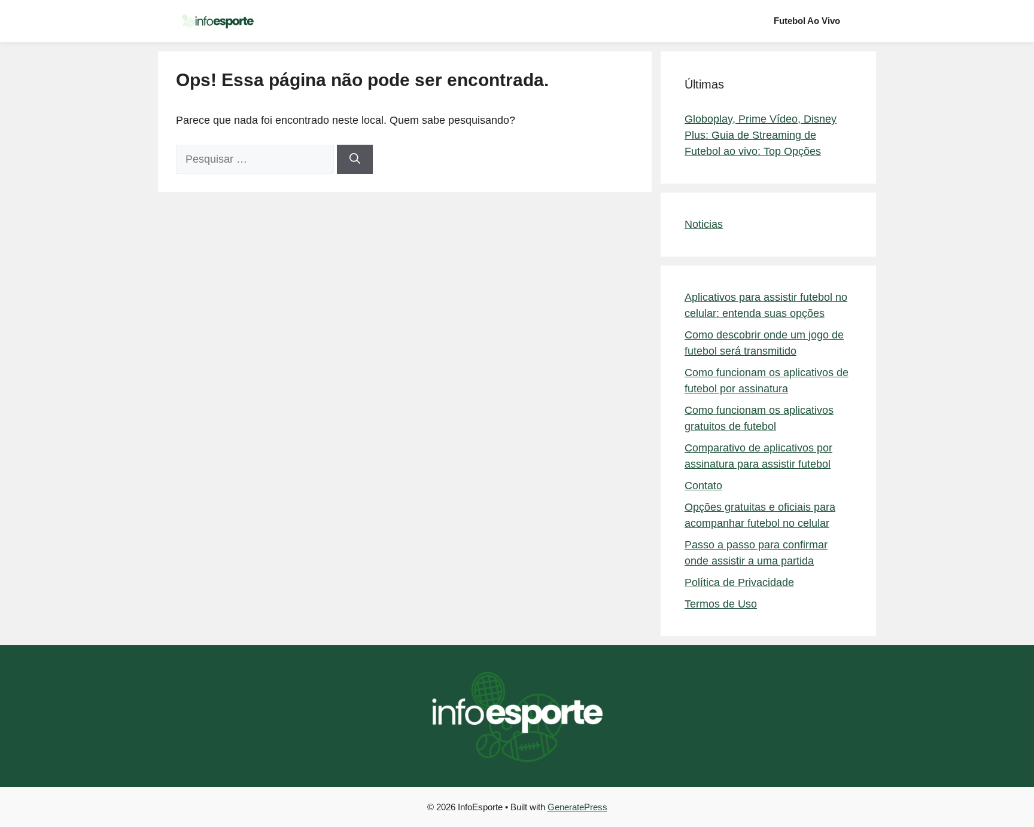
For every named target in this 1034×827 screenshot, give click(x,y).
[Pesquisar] (355, 159)
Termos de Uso (721, 604)
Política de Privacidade (739, 582)
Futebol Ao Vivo (807, 21)
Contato (703, 486)
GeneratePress (577, 807)
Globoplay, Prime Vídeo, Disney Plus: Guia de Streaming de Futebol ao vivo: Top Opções (761, 135)
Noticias (704, 224)
